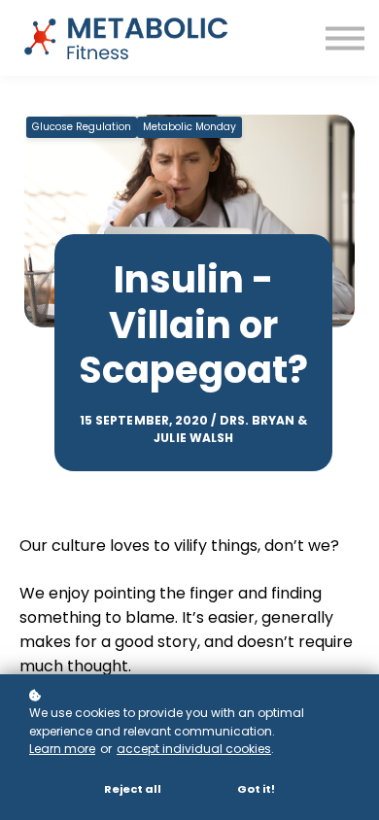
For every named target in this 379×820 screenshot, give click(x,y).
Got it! (256, 789)
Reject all (132, 789)
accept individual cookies (194, 748)
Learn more (62, 748)
